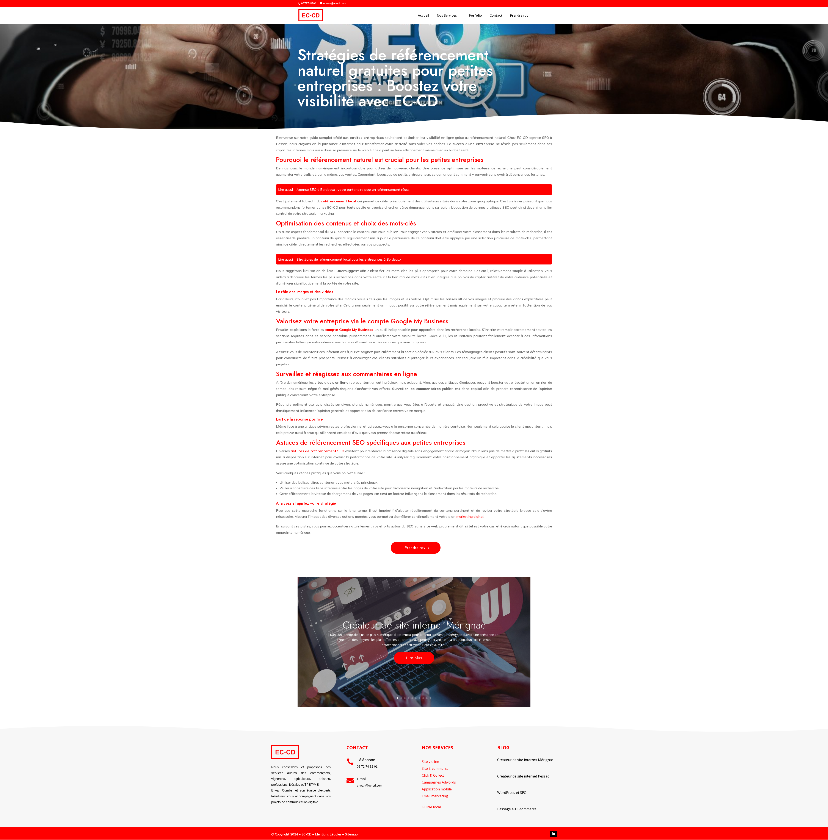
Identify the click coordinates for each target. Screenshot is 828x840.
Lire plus (414, 657)
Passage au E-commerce (516, 809)
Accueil (423, 15)
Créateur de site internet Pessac (523, 776)
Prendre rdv (519, 15)
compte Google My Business (349, 329)
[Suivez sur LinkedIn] (553, 834)
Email (362, 779)
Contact (496, 15)
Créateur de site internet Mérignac (414, 625)
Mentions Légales (328, 834)
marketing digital (469, 516)
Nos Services (447, 15)
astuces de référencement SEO (317, 451)
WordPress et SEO (512, 792)
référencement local (338, 201)
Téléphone (366, 760)
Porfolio (475, 15)
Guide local (431, 806)
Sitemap (351, 834)
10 (430, 698)
